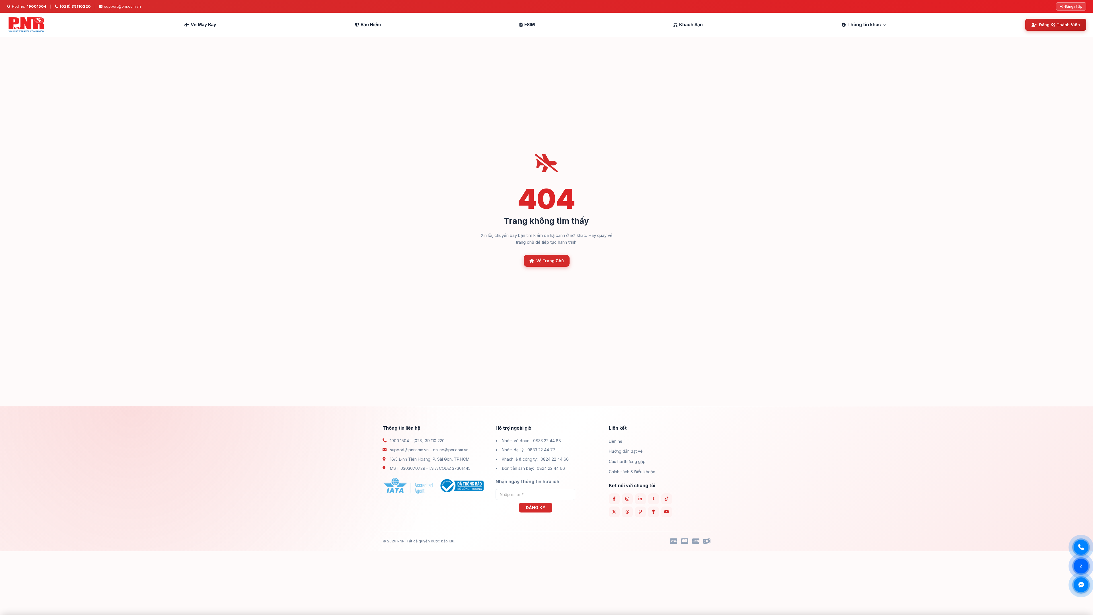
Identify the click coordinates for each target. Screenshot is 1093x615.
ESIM (529, 24)
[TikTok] (666, 498)
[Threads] (627, 512)
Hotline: (29, 6)
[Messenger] (1081, 584)
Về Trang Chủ (550, 260)
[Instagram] (627, 498)
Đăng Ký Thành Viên (1059, 24)
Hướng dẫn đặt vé (626, 451)
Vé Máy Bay (203, 24)
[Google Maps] (653, 512)
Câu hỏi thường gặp (627, 461)
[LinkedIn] (640, 498)
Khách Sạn (691, 24)
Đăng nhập (1073, 6)
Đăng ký (536, 507)
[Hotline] (1081, 547)
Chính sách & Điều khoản (632, 471)
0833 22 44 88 (547, 440)
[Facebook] (614, 498)
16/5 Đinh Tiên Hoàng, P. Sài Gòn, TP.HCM (429, 459)
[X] (614, 512)
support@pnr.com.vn (122, 6)
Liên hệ (615, 441)
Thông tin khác (864, 24)
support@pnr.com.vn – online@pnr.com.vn (429, 449)
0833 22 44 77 (541, 449)
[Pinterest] (640, 512)
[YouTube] (666, 512)
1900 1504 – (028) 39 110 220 (417, 440)
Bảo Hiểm (371, 24)
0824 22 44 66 (555, 459)
